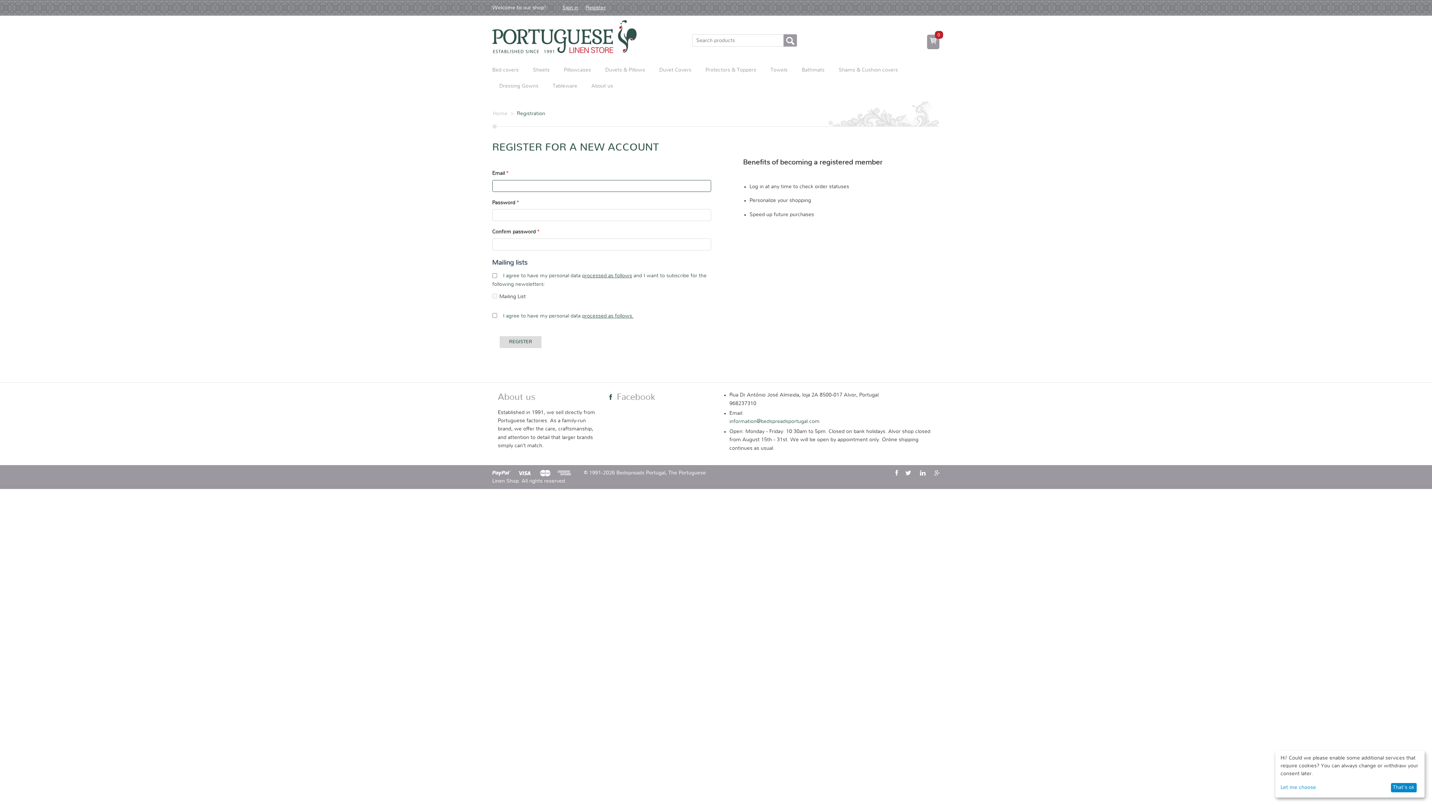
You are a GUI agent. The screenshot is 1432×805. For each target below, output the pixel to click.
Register (596, 7)
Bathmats (813, 70)
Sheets (541, 70)
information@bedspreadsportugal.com (774, 421)
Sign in (570, 7)
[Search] (790, 40)
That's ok (1403, 787)
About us (602, 86)
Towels (779, 70)
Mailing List (512, 296)
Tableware (565, 86)
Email (498, 173)
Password (503, 202)
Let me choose (1298, 787)
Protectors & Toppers (731, 70)
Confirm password (514, 231)
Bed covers (505, 70)
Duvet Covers (675, 70)
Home (500, 113)
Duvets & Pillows (625, 70)
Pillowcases (577, 70)
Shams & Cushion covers (868, 70)
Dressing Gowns (518, 86)
